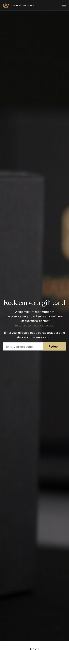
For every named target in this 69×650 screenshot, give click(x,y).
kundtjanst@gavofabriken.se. (34, 325)
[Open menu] (64, 5)
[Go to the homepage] (18, 5)
